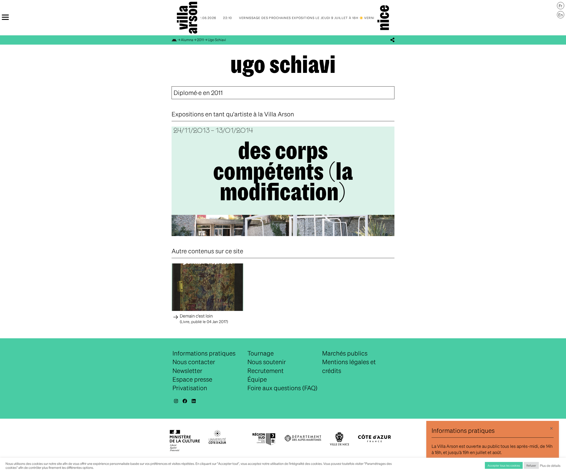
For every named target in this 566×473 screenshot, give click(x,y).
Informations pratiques (203, 353)
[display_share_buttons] (392, 40)
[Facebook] (184, 401)
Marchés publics (344, 353)
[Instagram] (176, 401)
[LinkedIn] (193, 401)
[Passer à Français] (560, 6)
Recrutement (265, 371)
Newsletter (187, 371)
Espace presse (192, 379)
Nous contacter (193, 362)
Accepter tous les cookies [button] (504, 465)
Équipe (257, 379)
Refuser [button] (531, 465)
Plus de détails (550, 465)
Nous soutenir (266, 362)
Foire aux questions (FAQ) (282, 388)
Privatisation (189, 388)
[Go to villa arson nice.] (174, 39)
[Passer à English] (560, 15)
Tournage (260, 353)
